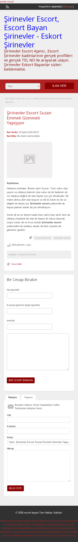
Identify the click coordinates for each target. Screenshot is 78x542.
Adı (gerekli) (13, 290)
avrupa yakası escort (27, 520)
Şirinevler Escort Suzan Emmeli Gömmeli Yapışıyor (29, 117)
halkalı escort (7, 520)
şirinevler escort (24, 98)
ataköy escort (34, 535)
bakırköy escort (49, 528)
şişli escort (46, 520)
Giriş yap (67, 6)
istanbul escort (18, 535)
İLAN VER (59, 85)
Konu (10, 437)
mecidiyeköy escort (43, 524)
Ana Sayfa (9, 98)
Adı (9, 415)
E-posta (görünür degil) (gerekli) (23, 305)
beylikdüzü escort (21, 524)
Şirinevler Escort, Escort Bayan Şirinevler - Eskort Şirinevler (33, 31)
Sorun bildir (17, 264)
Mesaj (10, 448)
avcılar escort (7, 1)
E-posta (11, 426)
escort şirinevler (43, 238)
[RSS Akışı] (7, 6)
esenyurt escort (67, 528)
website (11, 320)
